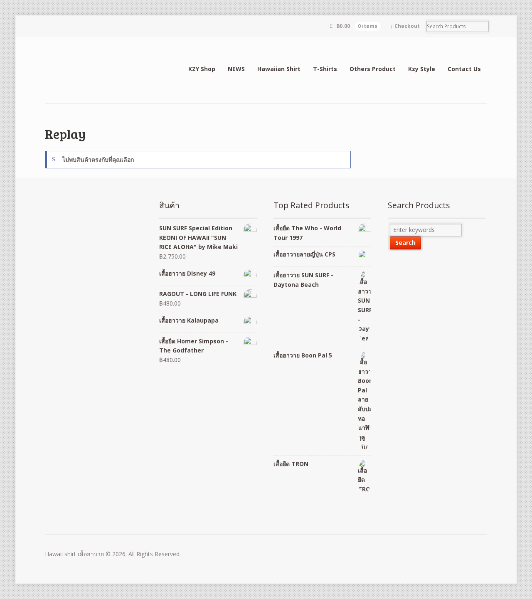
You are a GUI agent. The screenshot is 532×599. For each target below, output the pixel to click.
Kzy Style (421, 69)
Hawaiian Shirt (278, 69)
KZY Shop (201, 69)
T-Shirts (325, 69)
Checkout (407, 26)
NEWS (236, 69)
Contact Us (464, 69)
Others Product (373, 69)
